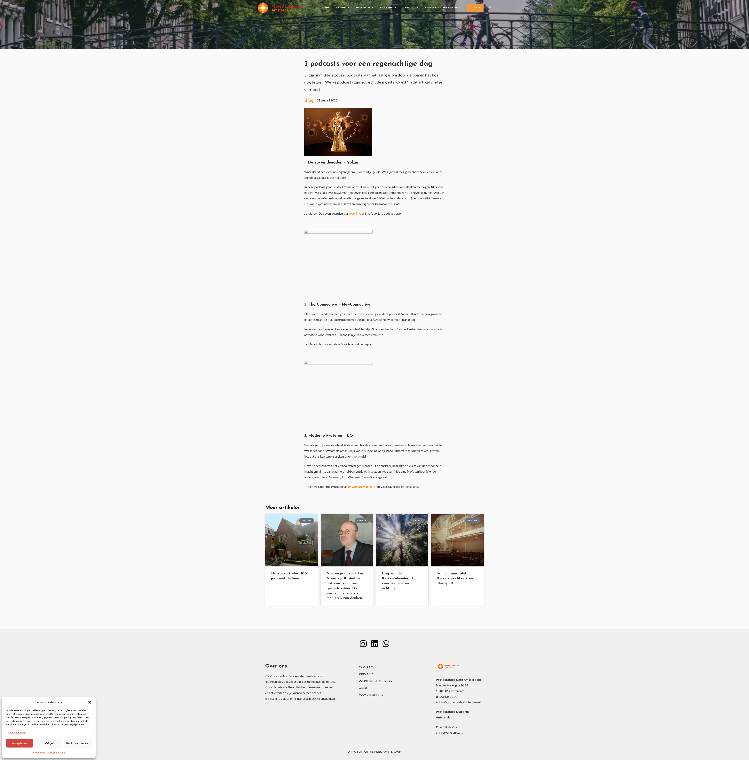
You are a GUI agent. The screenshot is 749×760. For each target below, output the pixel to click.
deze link (354, 213)
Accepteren (19, 743)
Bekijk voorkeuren (78, 743)
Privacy (366, 674)
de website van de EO (362, 486)
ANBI (363, 688)
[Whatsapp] (386, 644)
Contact (367, 667)
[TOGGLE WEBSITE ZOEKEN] (490, 8)
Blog (309, 100)
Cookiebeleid (38, 752)
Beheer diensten (17, 732)
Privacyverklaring (56, 752)
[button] (90, 702)
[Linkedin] (374, 644)
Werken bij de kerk (376, 681)
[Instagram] (363, 644)
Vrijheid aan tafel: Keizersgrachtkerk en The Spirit (455, 578)
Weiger (48, 743)
